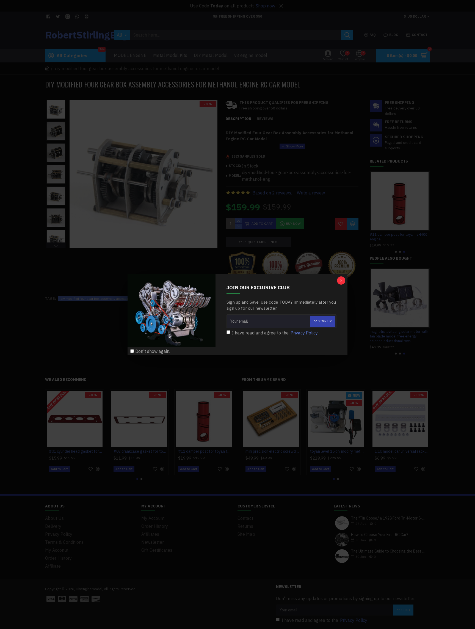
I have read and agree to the (275, 333)
